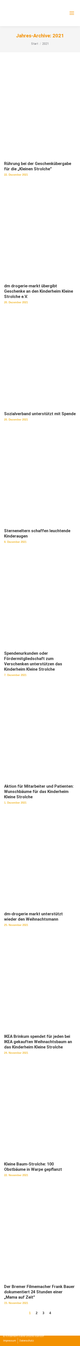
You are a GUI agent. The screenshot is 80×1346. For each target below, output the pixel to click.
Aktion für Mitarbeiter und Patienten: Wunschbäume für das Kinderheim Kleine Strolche (39, 791)
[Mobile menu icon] (72, 13)
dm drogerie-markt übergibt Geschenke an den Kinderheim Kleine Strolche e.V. (38, 291)
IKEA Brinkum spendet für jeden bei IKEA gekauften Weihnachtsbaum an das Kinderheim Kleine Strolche (38, 1041)
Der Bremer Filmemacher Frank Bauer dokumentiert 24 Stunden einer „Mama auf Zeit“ (39, 1292)
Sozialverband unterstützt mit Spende (40, 413)
